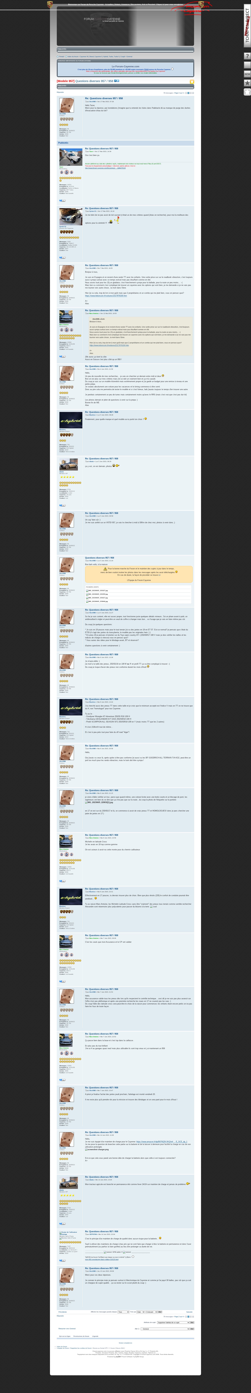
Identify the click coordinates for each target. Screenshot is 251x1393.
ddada (91, 461)
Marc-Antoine (94, 313)
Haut (192, 138)
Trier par (133, 1312)
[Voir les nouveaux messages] (247, 74)
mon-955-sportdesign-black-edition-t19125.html (101, 1259)
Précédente (63, 1312)
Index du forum (73, 56)
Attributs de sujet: (150, 1322)
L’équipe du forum (63, 1348)
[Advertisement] (125, 1365)
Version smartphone (125, 1343)
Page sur (178, 93)
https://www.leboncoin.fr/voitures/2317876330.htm (106, 296)
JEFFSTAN (93, 1234)
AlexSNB (92, 101)
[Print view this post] (188, 138)
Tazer (91, 151)
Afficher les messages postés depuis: (104, 1312)
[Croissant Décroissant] (153, 1312)
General (129, 56)
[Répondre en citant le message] (171, 98)
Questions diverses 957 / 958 (94, 81)
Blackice (92, 415)
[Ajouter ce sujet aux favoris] (192, 82)
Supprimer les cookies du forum (80, 1348)
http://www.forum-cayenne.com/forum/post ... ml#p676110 (105, 168)
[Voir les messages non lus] (247, 65)
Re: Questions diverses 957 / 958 (104, 98)
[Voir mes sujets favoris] (247, 92)
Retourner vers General (67, 1328)
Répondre (60, 92)
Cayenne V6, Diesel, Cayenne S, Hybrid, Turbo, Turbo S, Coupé (102, 56)
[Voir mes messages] (247, 83)
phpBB (118, 1356)
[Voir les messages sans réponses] (247, 56)
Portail (61, 56)
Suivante (189, 1312)
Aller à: (137, 1329)
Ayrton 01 (92, 211)
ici (160, 575)
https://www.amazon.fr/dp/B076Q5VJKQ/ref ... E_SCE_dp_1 (161, 1142)
